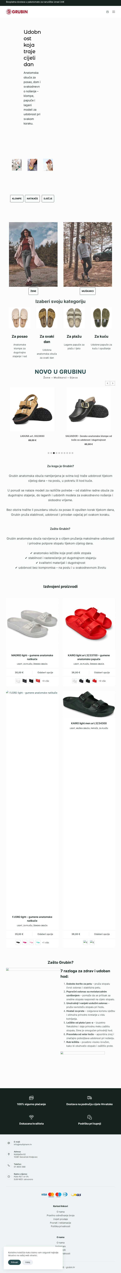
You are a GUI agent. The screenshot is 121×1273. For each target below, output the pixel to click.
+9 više (45, 681)
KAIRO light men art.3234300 (89, 723)
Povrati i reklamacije (60, 1222)
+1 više (45, 942)
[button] (113, 383)
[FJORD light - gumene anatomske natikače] (32, 801)
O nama (60, 1211)
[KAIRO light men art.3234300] (89, 704)
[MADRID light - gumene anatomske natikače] (32, 624)
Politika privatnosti (60, 1226)
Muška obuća (83, 728)
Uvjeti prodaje (60, 1219)
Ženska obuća (40, 664)
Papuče (94, 728)
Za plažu (27, 664)
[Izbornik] (113, 11)
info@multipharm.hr (23, 1144)
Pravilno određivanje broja (60, 1215)
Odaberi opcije (45, 672)
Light (19, 664)
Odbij (27, 1262)
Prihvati (14, 1262)
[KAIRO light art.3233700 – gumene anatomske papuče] (89, 624)
